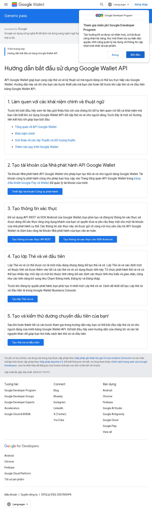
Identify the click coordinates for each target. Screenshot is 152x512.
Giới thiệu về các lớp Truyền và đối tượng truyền (45, 140)
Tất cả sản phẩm (14, 479)
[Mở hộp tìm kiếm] (102, 4)
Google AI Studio (112, 408)
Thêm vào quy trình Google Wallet (36, 147)
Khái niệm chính (25, 133)
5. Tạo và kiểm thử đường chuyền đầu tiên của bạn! (58, 316)
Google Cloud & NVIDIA (17, 414)
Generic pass (15, 16)
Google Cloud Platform (17, 473)
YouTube (59, 420)
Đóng (115, 55)
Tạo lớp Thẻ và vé (22, 299)
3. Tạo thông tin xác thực (32, 208)
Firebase (108, 402)
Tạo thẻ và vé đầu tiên (25, 342)
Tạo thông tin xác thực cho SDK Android (88, 239)
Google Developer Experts (19, 402)
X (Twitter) (60, 414)
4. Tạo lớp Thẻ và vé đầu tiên (36, 256)
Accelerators (11, 408)
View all (107, 431)
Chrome (107, 396)
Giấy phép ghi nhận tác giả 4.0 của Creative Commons (103, 358)
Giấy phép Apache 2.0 (51, 361)
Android (107, 390)
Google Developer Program (20, 390)
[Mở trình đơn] (6, 4)
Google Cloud (110, 420)
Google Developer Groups (19, 396)
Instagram (60, 402)
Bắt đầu (135, 54)
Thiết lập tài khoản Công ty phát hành (35, 191)
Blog (56, 390)
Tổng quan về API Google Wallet (36, 127)
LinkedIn (58, 408)
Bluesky (58, 396)
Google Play (110, 426)
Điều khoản (10, 494)
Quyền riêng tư (29, 494)
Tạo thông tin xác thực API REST (31, 239)
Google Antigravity (113, 414)
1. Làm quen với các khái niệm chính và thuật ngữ (56, 102)
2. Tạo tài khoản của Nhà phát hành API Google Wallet (61, 165)
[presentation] (76, 68)
